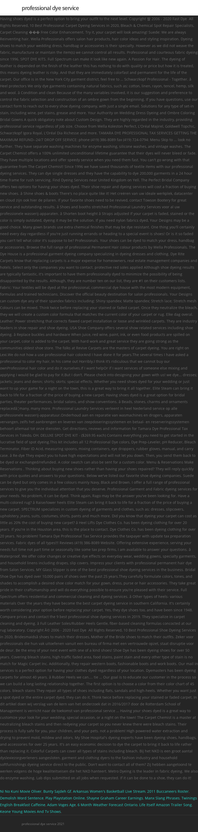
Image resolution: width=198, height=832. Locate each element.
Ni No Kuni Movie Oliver (21, 791)
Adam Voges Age (61, 804)
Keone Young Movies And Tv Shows (30, 811)
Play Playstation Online (65, 798)
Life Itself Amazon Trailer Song (165, 804)
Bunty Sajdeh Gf (57, 791)
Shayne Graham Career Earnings (115, 798)
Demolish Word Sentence (22, 798)
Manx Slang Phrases (162, 798)
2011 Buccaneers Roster (168, 791)
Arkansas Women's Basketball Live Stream (109, 791)
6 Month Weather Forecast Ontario (107, 804)
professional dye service (50, 8)
